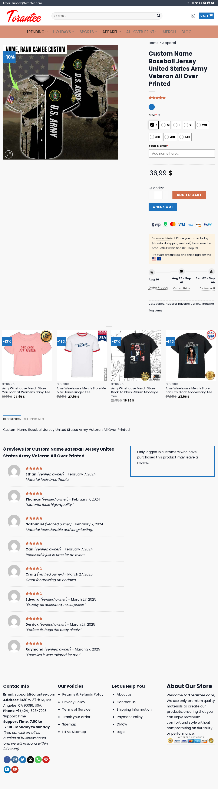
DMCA (122, 724)
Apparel (110, 31)
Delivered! (207, 288)
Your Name (159, 146)
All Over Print (140, 31)
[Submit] (158, 16)
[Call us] (38, 759)
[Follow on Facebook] (188, 3)
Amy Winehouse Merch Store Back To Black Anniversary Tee (189, 390)
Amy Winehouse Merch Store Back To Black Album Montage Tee (134, 392)
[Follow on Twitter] (196, 3)
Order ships (181, 288)
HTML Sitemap (74, 731)
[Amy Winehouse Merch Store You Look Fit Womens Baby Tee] (27, 355)
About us (124, 694)
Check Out (163, 207)
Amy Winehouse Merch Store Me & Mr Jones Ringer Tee (81, 390)
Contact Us (126, 702)
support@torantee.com (35, 694)
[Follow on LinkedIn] (208, 3)
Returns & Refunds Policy (82, 694)
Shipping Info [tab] (34, 419)
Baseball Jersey (189, 303)
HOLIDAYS (62, 31)
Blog (187, 31)
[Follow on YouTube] (212, 3)
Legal (121, 731)
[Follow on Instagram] (192, 3)
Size (153, 115)
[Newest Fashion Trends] (24, 16)
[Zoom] (9, 154)
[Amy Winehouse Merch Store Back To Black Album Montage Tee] (136, 355)
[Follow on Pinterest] (204, 3)
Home (154, 42)
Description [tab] (12, 419)
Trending (35, 31)
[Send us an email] (200, 3)
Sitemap (69, 724)
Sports (87, 31)
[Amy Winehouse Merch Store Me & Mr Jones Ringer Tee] (82, 355)
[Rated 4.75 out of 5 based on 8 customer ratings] (182, 97)
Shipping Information (134, 709)
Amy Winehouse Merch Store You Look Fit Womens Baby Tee (26, 390)
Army (158, 310)
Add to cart (189, 194)
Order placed (158, 288)
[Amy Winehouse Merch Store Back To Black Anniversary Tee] (191, 355)
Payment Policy (130, 716)
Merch (169, 31)
